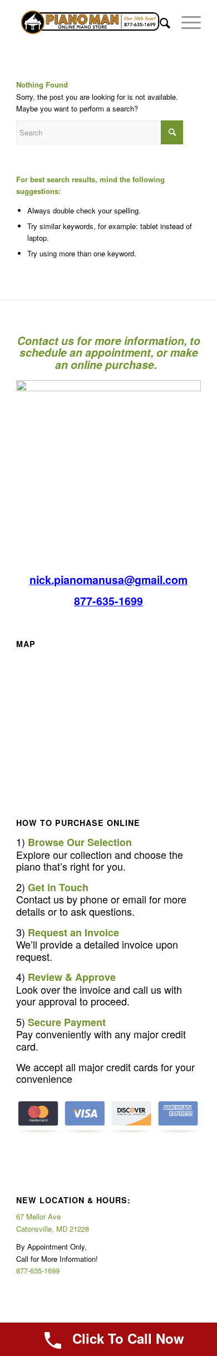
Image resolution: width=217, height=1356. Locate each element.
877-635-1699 (108, 601)
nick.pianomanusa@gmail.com (108, 579)
